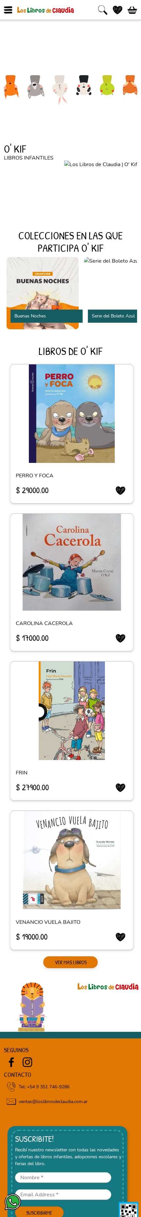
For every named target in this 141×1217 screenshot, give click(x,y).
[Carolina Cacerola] (71, 562)
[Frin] (71, 711)
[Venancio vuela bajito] (71, 860)
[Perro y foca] (71, 413)
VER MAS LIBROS (71, 962)
